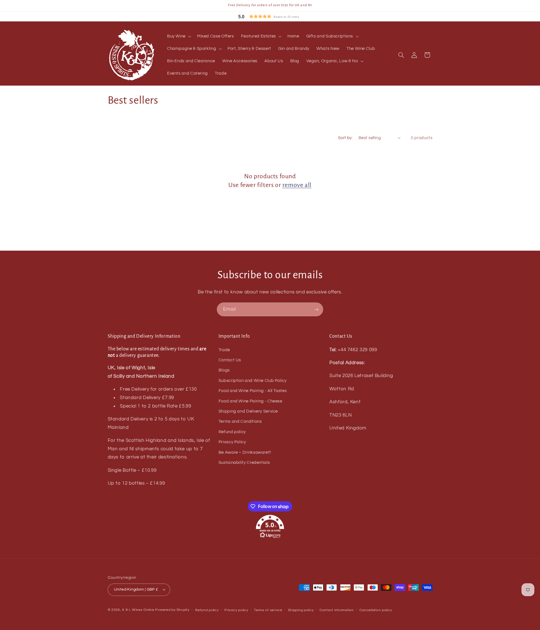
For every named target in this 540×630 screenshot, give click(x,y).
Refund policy (232, 432)
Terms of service (268, 610)
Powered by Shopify (172, 609)
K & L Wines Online (138, 609)
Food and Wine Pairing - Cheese (250, 401)
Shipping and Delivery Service (248, 411)
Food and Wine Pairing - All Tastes (253, 391)
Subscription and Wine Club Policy (253, 381)
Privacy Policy (232, 442)
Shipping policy (301, 610)
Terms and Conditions (240, 421)
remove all (297, 185)
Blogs (224, 370)
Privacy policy (236, 610)
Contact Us (230, 360)
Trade (224, 350)
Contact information (337, 610)
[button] (281, 16)
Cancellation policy (375, 610)
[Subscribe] (316, 309)
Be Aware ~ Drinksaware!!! (245, 452)
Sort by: (345, 138)
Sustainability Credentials (244, 462)
